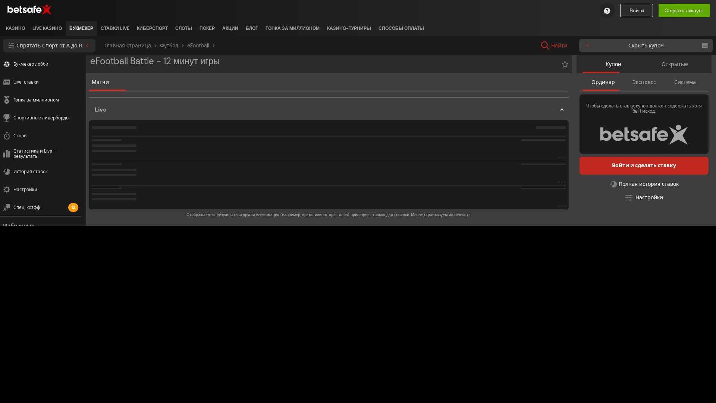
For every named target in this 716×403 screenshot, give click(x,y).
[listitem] (15, 28)
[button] (329, 155)
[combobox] (608, 45)
